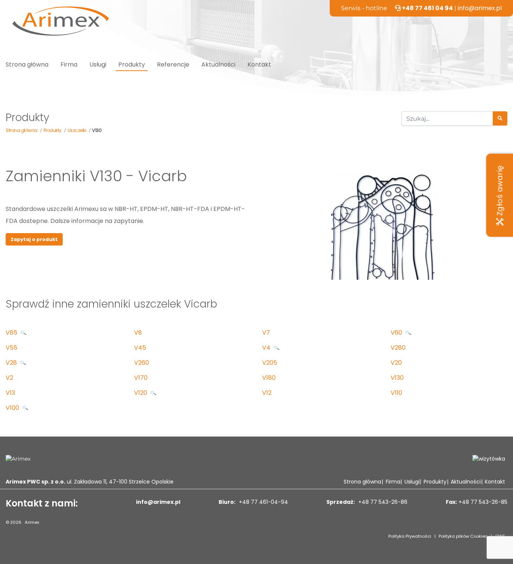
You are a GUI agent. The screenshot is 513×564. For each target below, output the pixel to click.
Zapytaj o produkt (34, 239)
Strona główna (27, 64)
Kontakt (259, 64)
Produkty (131, 64)
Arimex (32, 522)
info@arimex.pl (480, 8)
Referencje (173, 64)
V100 (13, 407)
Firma (68, 64)
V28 (12, 362)
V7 (266, 332)
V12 (267, 392)
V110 (396, 392)
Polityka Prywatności (409, 536)
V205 (269, 362)
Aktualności (218, 64)
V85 (12, 332)
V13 (10, 392)
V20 (396, 362)
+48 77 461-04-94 (262, 502)
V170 (141, 377)
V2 (9, 377)
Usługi (97, 64)
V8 (138, 332)
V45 (140, 347)
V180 (269, 377)
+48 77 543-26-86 (382, 502)
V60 (397, 332)
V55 (11, 347)
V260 (141, 362)
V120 (141, 392)
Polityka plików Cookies (463, 536)
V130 (397, 377)
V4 (267, 347)
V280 (398, 347)
